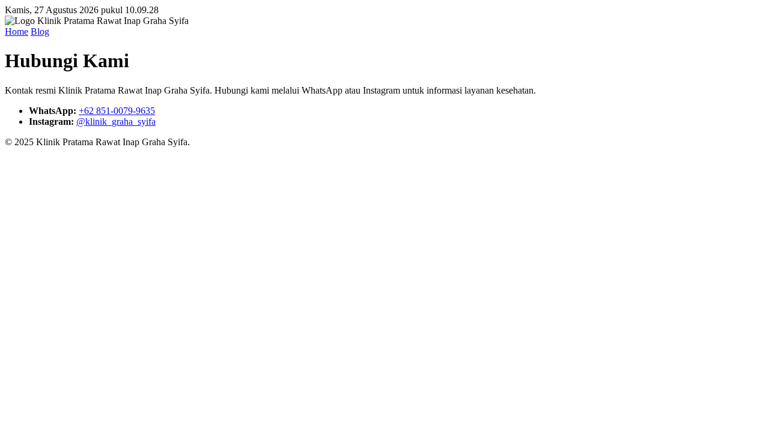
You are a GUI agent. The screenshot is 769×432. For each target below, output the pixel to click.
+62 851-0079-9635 (117, 111)
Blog (40, 31)
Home (16, 31)
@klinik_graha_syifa (116, 121)
